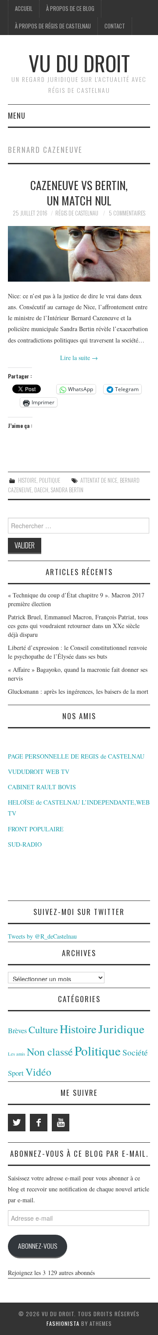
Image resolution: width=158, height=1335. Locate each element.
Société (135, 1052)
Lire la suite (79, 357)
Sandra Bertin (67, 490)
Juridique (121, 1029)
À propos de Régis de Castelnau (53, 26)
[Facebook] (38, 1122)
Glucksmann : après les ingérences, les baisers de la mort (78, 691)
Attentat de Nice (98, 480)
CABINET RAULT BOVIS (42, 787)
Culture (43, 1029)
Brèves (17, 1030)
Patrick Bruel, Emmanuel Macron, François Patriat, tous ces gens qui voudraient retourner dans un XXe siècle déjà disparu (78, 626)
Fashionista (63, 1323)
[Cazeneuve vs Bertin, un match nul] (79, 254)
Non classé (50, 1052)
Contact (114, 26)
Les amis (16, 1054)
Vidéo (38, 1072)
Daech (41, 490)
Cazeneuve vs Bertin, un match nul (79, 193)
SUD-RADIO (25, 844)
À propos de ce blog (70, 8)
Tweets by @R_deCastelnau (42, 936)
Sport (16, 1073)
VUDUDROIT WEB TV (38, 771)
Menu (16, 115)
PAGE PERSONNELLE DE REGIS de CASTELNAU (76, 756)
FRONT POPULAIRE (36, 829)
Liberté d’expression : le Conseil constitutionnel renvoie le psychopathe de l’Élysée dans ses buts (77, 651)
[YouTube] (60, 1122)
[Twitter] (16, 1122)
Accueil (23, 8)
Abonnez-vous (37, 1245)
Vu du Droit (79, 62)
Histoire (27, 480)
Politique (49, 480)
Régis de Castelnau (76, 213)
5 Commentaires (127, 213)
